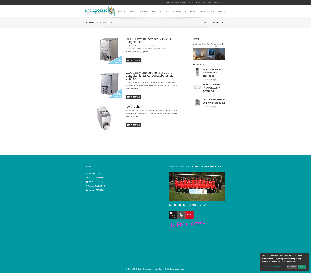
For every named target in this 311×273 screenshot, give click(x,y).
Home (204, 22)
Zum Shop (144, 11)
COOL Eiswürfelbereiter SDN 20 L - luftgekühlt (150, 40)
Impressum (147, 269)
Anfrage (121, 11)
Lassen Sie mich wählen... (272, 267)
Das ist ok (301, 267)
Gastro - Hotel (206, 11)
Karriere (132, 11)
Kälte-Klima (190, 11)
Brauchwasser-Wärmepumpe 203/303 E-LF (212, 72)
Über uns (164, 11)
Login (183, 269)
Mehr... (220, 11)
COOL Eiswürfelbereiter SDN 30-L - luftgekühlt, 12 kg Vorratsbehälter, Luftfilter (150, 75)
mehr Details (133, 60)
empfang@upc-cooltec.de (176, 2)
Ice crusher (134, 106)
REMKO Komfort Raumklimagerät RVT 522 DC (212, 88)
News (154, 11)
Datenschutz (157, 269)
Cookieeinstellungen (172, 269)
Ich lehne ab (291, 267)
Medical (176, 11)
